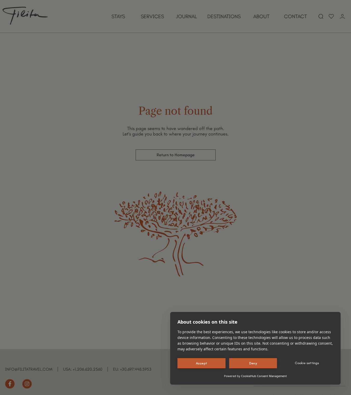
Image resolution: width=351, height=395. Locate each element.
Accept (201, 363)
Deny (253, 363)
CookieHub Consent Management (264, 376)
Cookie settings (307, 363)
